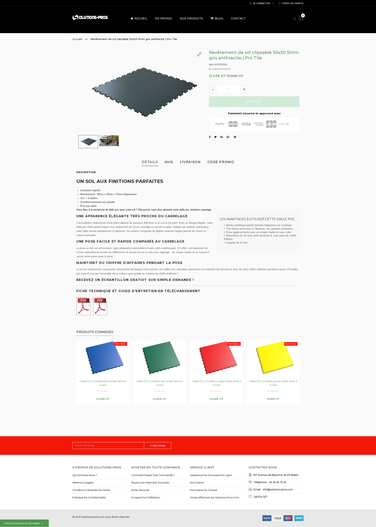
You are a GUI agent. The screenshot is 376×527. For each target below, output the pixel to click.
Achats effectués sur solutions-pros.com (214, 497)
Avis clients (197, 482)
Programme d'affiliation (145, 497)
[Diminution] (213, 89)
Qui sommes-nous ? (84, 475)
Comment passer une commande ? (153, 475)
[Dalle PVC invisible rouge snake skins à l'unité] (216, 357)
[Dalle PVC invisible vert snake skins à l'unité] (159, 357)
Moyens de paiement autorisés (150, 482)
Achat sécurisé (140, 490)
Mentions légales (83, 482)
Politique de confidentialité (89, 497)
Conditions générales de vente (91, 490)
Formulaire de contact (203, 490)
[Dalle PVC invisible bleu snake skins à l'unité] (103, 357)
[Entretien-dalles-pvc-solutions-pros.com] (84, 305)
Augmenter (244, 89)
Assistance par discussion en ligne (211, 475)
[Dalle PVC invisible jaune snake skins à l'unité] (273, 357)
